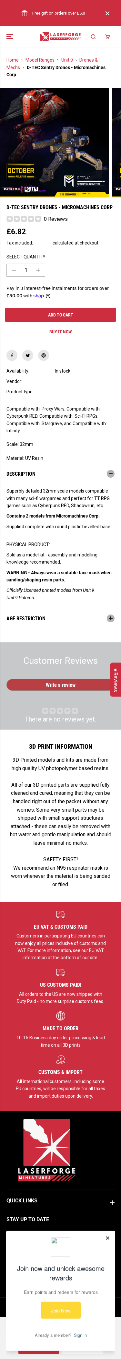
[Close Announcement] (107, 13)
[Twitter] (27, 355)
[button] (10, 36)
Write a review (61, 685)
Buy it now (60, 331)
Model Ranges (40, 60)
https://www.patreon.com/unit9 (66, 597)
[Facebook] (11, 355)
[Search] (93, 37)
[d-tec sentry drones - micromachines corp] (54, 142)
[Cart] (107, 37)
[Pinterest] (43, 355)
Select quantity (25, 256)
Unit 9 (67, 60)
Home (12, 60)
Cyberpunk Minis (71, 391)
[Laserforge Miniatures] (60, 36)
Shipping (43, 242)
